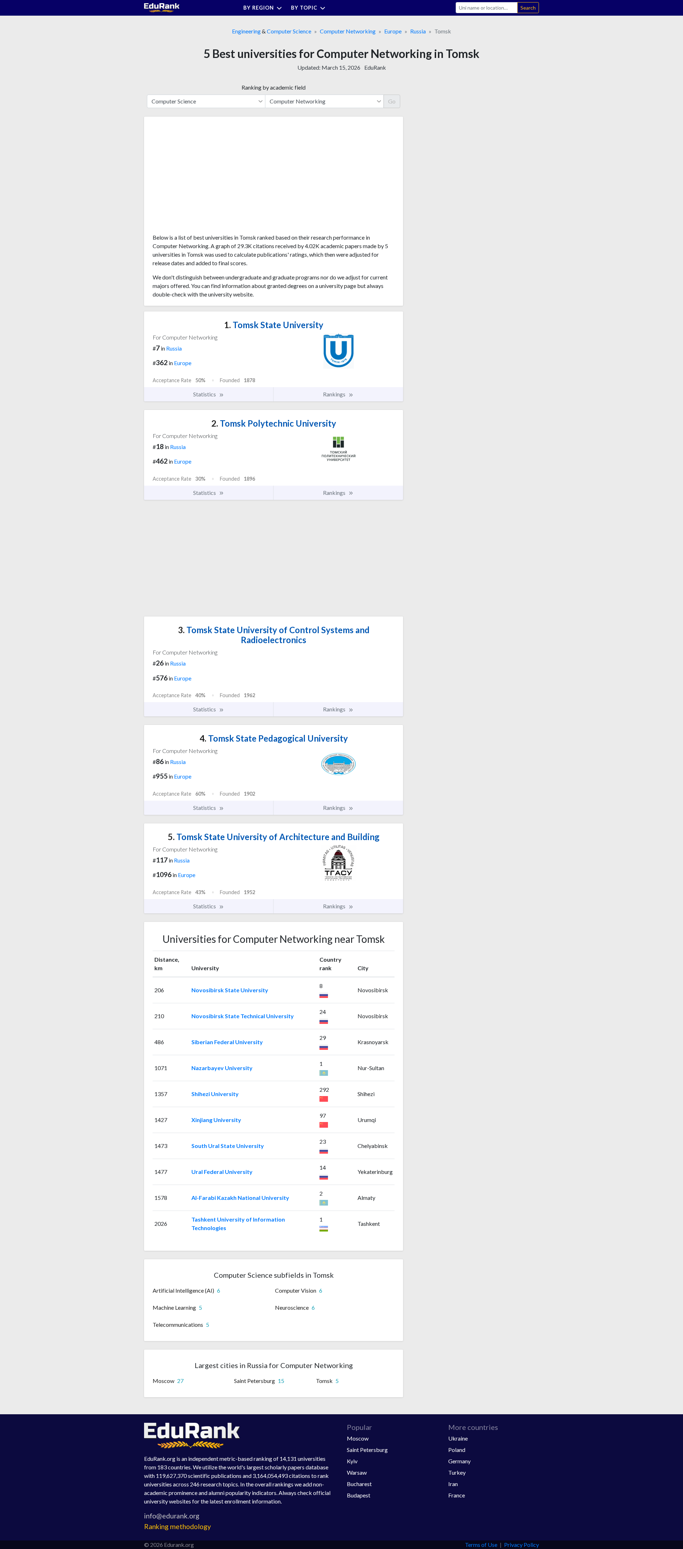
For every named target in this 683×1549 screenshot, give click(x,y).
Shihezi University (215, 1093)
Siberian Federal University (227, 1041)
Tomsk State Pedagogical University (274, 738)
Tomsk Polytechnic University (273, 423)
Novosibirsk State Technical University (242, 1016)
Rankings (334, 394)
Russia (418, 31)
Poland (456, 1449)
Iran (453, 1483)
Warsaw (357, 1472)
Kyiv (352, 1461)
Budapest (358, 1495)
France (456, 1495)
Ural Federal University (222, 1171)
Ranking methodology (177, 1526)
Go (392, 101)
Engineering (246, 31)
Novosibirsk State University (229, 990)
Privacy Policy (521, 1544)
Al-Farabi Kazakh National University (240, 1197)
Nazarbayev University (222, 1067)
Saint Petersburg (367, 1449)
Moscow (358, 1438)
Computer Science (289, 31)
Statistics (205, 394)
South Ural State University (227, 1145)
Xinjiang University (216, 1119)
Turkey (457, 1472)
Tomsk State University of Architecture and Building (274, 837)
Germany (459, 1461)
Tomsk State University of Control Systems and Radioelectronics (274, 635)
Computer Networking (348, 31)
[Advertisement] (206, 178)
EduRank (375, 67)
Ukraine (458, 1438)
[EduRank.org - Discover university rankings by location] (162, 7)
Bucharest (359, 1483)
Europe (393, 31)
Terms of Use (481, 1544)
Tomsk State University (273, 325)
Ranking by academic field (274, 87)
